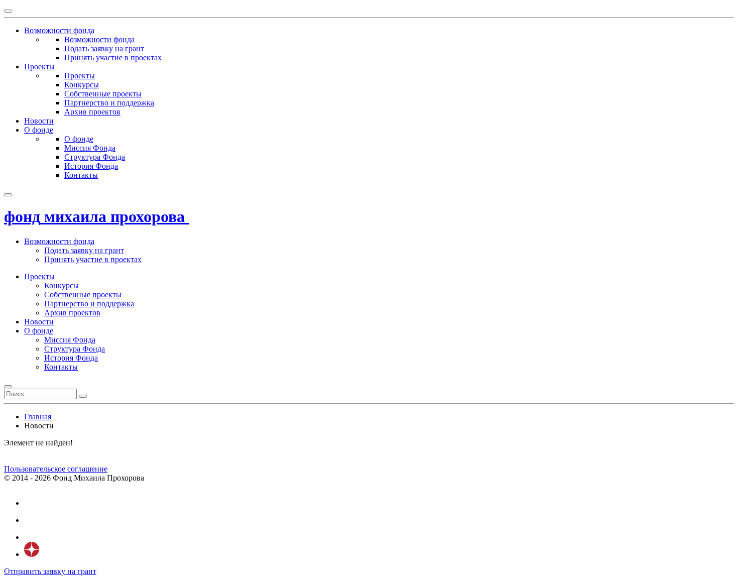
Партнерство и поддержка (109, 102)
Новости (39, 321)
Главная (37, 416)
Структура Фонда (94, 157)
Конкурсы (81, 84)
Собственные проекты (103, 93)
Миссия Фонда (89, 148)
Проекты (79, 75)
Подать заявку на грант (104, 48)
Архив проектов (92, 111)
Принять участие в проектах (113, 57)
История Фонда (91, 166)
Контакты (81, 175)
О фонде (78, 139)
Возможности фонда (99, 39)
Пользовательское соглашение (55, 469)
